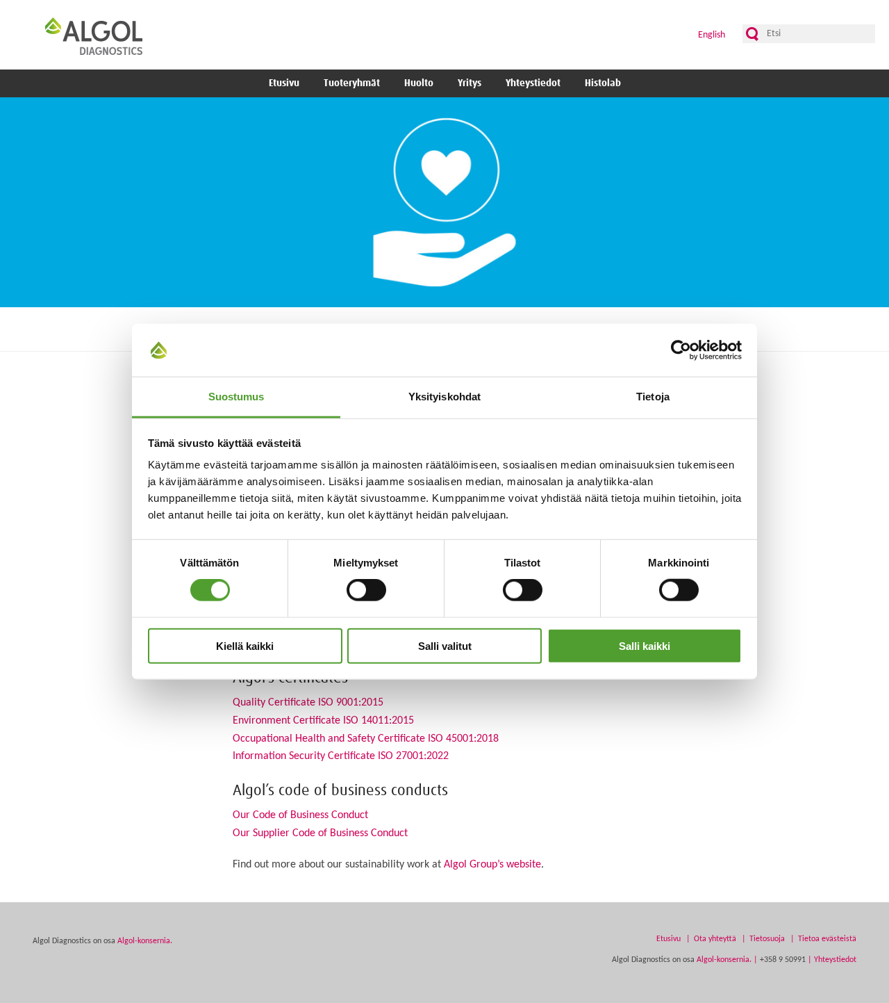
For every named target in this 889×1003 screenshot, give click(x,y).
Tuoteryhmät (352, 83)
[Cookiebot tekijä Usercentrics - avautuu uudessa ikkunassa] (681, 350)
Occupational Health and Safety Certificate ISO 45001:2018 (366, 738)
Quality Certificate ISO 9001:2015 (308, 702)
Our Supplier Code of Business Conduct (320, 833)
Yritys (469, 83)
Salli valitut (445, 645)
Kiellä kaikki (245, 645)
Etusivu (284, 83)
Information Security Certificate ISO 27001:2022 (341, 756)
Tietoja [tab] (653, 396)
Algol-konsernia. (144, 941)
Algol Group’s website (492, 864)
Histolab (603, 83)
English (711, 35)
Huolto (418, 83)
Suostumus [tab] (236, 396)
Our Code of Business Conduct (300, 815)
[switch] (366, 590)
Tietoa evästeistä (827, 939)
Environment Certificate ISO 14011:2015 (323, 720)
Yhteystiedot (533, 83)
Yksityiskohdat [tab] (444, 396)
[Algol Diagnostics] (93, 36)
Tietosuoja (767, 939)
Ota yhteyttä (715, 939)
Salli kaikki (644, 645)
